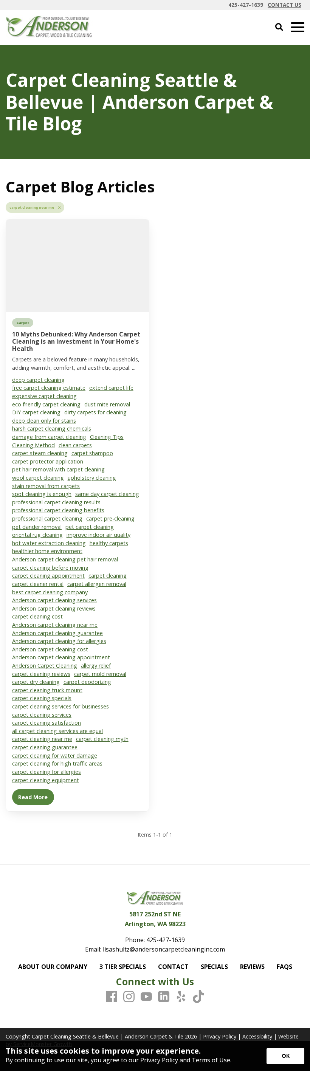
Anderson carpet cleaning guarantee (57, 633)
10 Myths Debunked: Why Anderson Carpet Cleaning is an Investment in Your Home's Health (76, 341)
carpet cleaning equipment (45, 780)
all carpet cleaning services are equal (57, 731)
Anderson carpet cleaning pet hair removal (65, 559)
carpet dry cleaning (36, 681)
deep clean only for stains (44, 420)
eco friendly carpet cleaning (46, 404)
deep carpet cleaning (38, 379)
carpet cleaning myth (102, 738)
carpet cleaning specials (41, 698)
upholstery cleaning (92, 477)
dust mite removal (107, 404)
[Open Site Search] (279, 27)
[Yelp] (181, 997)
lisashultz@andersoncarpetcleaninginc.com (164, 949)
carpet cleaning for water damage (54, 755)
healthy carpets (109, 543)
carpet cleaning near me (42, 738)
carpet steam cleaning (40, 453)
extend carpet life (111, 387)
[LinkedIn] (163, 997)
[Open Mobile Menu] (297, 27)
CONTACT (173, 967)
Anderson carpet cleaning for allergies (59, 641)
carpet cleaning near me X (34, 207)
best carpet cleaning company (50, 592)
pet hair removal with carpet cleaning (58, 469)
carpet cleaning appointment (48, 575)
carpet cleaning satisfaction (46, 722)
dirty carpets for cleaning (95, 412)
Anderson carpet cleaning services (54, 600)
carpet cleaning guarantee (45, 747)
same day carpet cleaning (107, 494)
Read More (33, 797)
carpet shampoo (92, 453)
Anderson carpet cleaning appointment (61, 657)
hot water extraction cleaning (49, 543)
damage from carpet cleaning (49, 436)
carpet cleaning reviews (41, 673)
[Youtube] (146, 997)
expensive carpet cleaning (44, 396)
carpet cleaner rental (38, 583)
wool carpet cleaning (38, 477)
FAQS (284, 967)
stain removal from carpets (46, 486)
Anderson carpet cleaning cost (50, 649)
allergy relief (96, 665)
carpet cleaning (107, 575)
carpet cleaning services (41, 714)
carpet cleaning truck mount (47, 690)
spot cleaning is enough (41, 494)
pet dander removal (37, 526)
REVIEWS (252, 967)
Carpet (23, 322)
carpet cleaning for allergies (46, 771)
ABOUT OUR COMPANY (52, 967)
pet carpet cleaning (89, 526)
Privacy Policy (219, 1036)
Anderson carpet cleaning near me (55, 624)
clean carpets (75, 445)
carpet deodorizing (87, 681)
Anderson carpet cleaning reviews (54, 608)
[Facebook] (111, 997)
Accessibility (257, 1036)
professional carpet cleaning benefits (58, 510)
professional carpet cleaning (47, 518)
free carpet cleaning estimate (48, 387)
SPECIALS (214, 967)
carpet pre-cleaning (110, 518)
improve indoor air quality (98, 534)
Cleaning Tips (107, 436)
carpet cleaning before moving (50, 567)
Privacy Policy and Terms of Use (185, 1060)
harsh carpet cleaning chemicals (51, 428)
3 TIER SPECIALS (122, 967)
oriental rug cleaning (37, 534)
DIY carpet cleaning (36, 412)
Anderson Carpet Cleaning (44, 665)
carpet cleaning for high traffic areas (57, 763)
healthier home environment (47, 551)
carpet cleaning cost (37, 616)
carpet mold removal (100, 673)
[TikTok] (198, 997)
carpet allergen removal (96, 583)
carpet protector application (47, 461)
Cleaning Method (33, 445)
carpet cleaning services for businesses (60, 706)
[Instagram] (129, 997)
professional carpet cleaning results (56, 502)
